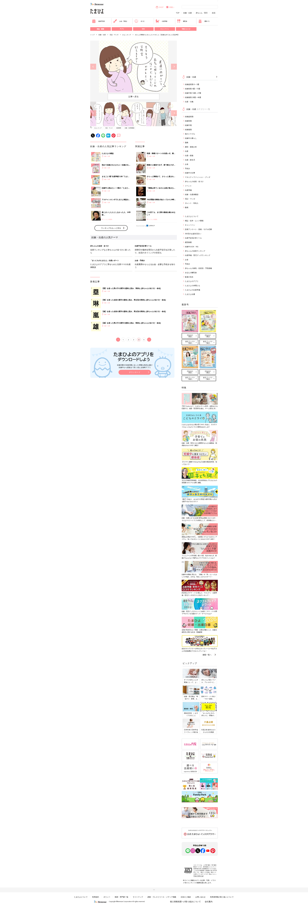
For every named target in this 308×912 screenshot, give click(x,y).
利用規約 (95, 897)
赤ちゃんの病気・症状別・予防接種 (198, 268)
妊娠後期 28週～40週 (193, 97)
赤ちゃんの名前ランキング (195, 251)
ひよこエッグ (126, 35)
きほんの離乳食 (191, 272)
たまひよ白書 (190, 294)
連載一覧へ (207, 654)
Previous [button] (93, 67)
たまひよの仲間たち (192, 285)
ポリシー (106, 897)
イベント (188, 186)
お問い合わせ (200, 897)
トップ (92, 35)
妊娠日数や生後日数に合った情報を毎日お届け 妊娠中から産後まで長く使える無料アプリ (134, 366)
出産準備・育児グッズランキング (197, 255)
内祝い (171, 7)
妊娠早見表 (101, 21)
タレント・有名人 (191, 203)
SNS (143, 29)
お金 (186, 164)
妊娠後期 (118, 128)
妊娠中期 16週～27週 (193, 93)
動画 (186, 207)
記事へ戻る (133, 96)
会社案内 (208, 901)
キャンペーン (164, 29)
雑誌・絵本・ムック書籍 (194, 220)
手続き (187, 168)
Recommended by (141, 226)
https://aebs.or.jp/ (198, 876)
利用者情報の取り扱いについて (222, 897)
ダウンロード (135, 372)
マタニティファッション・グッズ (197, 177)
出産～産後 (189, 155)
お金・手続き (123, 21)
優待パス (207, 21)
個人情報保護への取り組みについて (185, 901)
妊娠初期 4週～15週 (192, 88)
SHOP (161, 7)
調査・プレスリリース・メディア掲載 (162, 897)
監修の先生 (189, 277)
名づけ (142, 21)
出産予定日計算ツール (193, 238)
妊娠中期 (188, 125)
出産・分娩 (189, 101)
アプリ (122, 29)
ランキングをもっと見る (111, 228)
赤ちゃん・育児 (202, 13)
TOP (177, 13)
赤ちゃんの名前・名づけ (194, 181)
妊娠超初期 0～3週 (192, 84)
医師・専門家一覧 (121, 897)
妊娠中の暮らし (191, 138)
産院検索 (188, 242)
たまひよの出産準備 (192, 290)
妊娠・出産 (187, 13)
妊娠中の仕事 (190, 173)
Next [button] (174, 67)
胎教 (186, 142)
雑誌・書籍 (100, 29)
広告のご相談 (186, 897)
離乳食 (185, 21)
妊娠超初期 (189, 116)
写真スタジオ (186, 29)
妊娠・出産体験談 (129, 128)
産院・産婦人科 (191, 147)
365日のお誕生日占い (193, 233)
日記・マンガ (114, 35)
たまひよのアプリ (191, 281)
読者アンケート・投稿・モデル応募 (198, 229)
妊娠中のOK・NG (191, 246)
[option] (133, 67)
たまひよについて (191, 216)
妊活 (213, 13)
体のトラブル (190, 134)
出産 (186, 151)
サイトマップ (138, 897)
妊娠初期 (188, 121)
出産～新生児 (190, 160)
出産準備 (164, 21)
